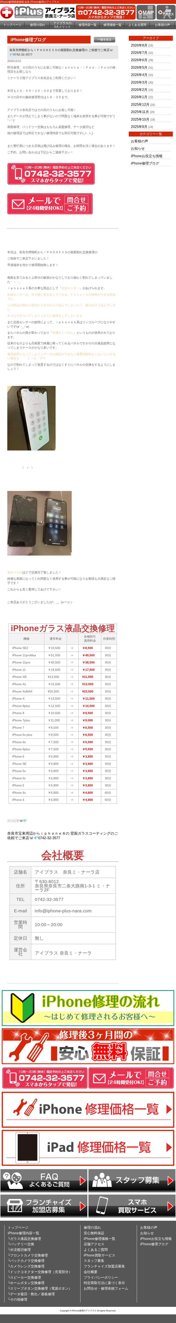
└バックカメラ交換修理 (26, 1260)
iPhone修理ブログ (145, 163)
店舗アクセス (94, 1244)
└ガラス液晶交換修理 (24, 1239)
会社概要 (90, 1272)
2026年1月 (139, 97)
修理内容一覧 (88, 24)
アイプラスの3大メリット (62, 24)
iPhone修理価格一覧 (99, 1239)
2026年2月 (139, 90)
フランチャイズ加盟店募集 (104, 1266)
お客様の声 (162, 24)
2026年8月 (139, 45)
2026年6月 (139, 60)
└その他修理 (17, 1299)
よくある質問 (137, 24)
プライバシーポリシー (101, 1277)
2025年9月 (139, 127)
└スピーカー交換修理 (24, 1277)
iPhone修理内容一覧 (23, 1233)
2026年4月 (139, 75)
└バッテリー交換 (21, 1244)
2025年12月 (140, 104)
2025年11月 (140, 112)
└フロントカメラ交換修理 (28, 1255)
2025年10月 (140, 119)
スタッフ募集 (94, 1260)
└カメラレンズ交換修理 (26, 1266)
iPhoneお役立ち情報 (146, 156)
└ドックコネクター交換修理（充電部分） (40, 1272)
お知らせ (138, 148)
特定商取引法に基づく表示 (104, 1283)
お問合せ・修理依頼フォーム (106, 1288)
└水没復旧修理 (19, 1250)
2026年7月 (139, 52)
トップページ (12, 24)
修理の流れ (37, 24)
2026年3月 (139, 82)
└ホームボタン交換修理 (26, 1283)
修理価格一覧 (112, 24)
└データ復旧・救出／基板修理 (31, 1294)
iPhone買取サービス (99, 1255)
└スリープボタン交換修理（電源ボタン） (40, 1288)
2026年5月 (139, 67)
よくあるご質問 (96, 1250)
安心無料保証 (94, 1233)
